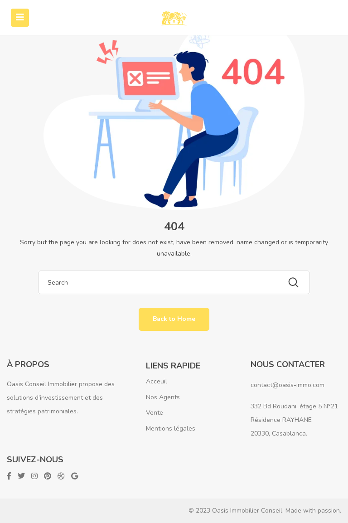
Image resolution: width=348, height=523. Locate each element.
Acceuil (156, 381)
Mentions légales (170, 428)
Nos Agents (163, 397)
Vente (154, 412)
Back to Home (174, 319)
